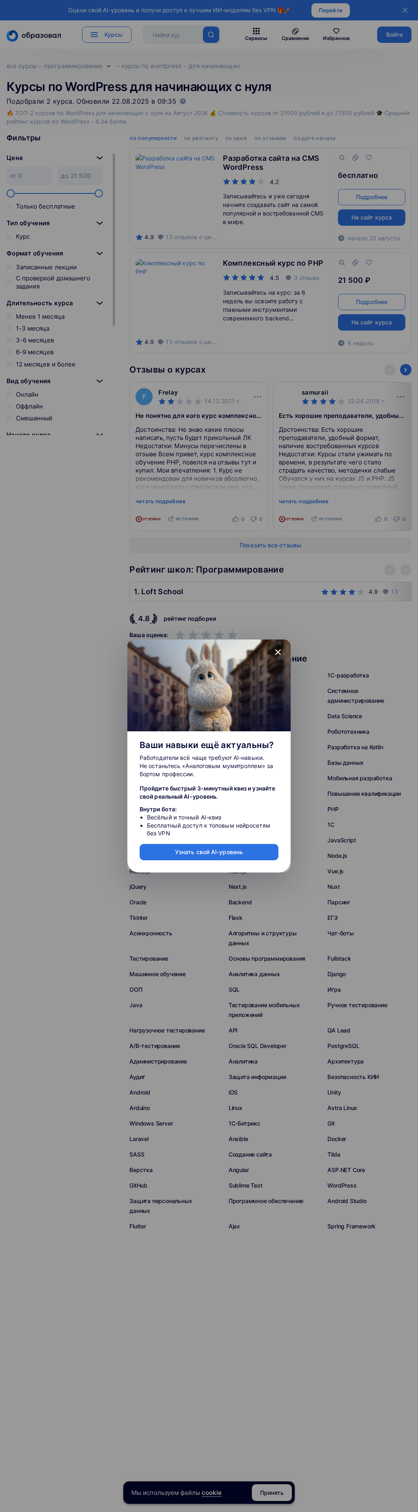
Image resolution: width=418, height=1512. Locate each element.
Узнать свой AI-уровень (209, 851)
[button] (278, 652)
